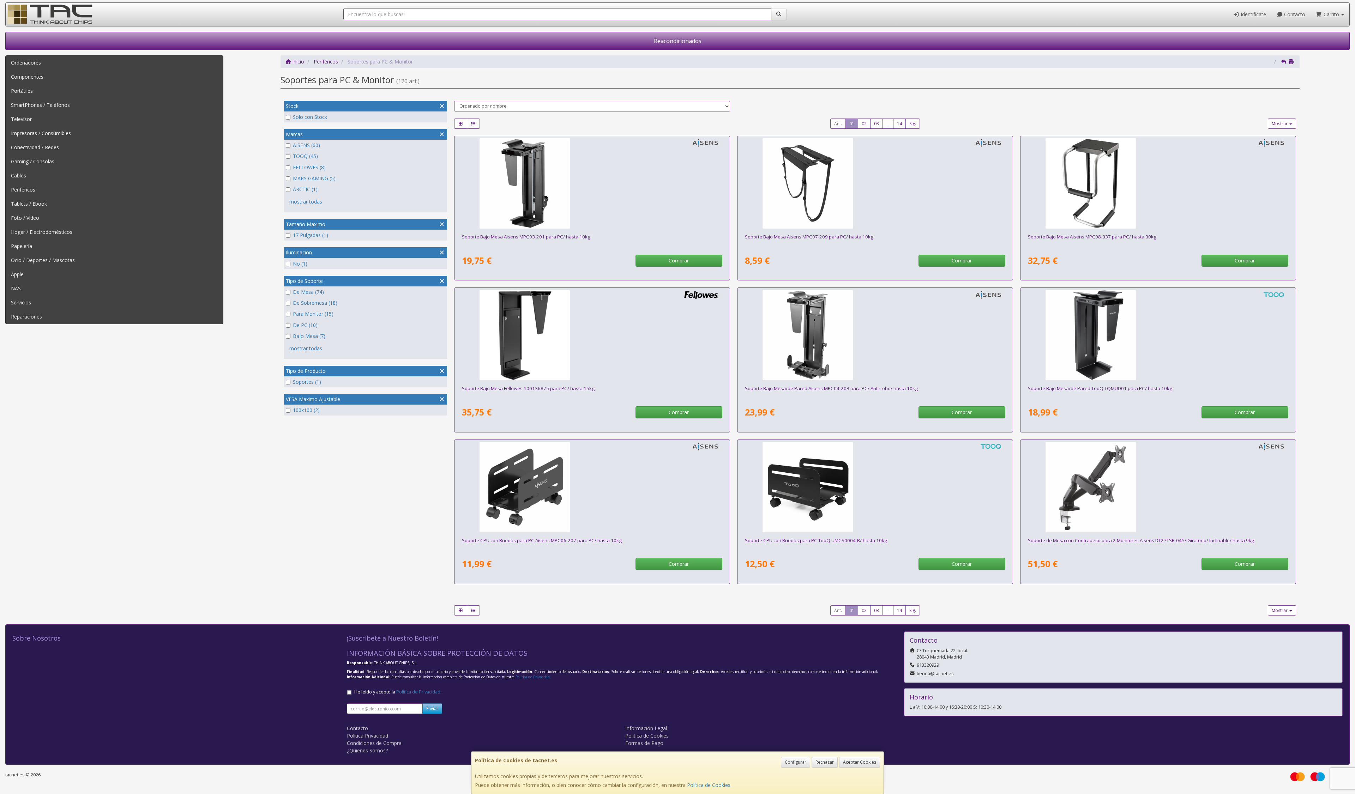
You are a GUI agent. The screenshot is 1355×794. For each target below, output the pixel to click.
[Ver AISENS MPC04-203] (875, 335)
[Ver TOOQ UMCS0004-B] (875, 487)
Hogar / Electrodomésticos (41, 232)
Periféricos (23, 189)
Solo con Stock (310, 117)
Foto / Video (25, 217)
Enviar (432, 708)
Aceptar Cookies (859, 762)
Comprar (679, 260)
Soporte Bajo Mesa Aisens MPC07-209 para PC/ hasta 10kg (809, 237)
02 (864, 124)
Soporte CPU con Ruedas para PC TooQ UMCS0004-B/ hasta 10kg (816, 540)
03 (876, 124)
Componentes (27, 76)
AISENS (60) (306, 145)
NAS (16, 288)
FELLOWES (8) (309, 167)
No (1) (300, 263)
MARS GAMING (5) (314, 178)
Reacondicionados (677, 41)
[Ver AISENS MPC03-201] (592, 183)
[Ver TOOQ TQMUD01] (1158, 335)
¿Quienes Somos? (367, 750)
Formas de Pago (644, 743)
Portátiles (22, 90)
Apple (17, 274)
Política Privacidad (367, 735)
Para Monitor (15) (313, 313)
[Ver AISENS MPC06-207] (592, 487)
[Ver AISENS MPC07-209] (875, 183)
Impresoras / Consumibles (41, 133)
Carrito (1331, 14)
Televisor (21, 119)
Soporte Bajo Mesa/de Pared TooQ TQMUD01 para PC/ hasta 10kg (1100, 388)
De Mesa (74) (308, 292)
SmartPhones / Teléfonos (40, 105)
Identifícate (1252, 14)
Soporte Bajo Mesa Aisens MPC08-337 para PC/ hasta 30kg (1092, 237)
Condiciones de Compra (374, 743)
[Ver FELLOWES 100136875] (592, 335)
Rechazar (824, 762)
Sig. (912, 124)
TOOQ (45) (305, 156)
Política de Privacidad (533, 676)
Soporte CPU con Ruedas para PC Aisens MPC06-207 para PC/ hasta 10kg (542, 540)
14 (899, 124)
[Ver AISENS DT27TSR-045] (1158, 487)
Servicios (21, 302)
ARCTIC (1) (305, 189)
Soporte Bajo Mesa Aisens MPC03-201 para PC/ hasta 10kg (526, 237)
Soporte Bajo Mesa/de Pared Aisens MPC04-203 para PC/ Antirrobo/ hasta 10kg (831, 388)
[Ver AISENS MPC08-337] (1158, 183)
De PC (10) (305, 325)
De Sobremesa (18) (315, 302)
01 (851, 124)
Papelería (21, 246)
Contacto (1294, 14)
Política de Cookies (708, 785)
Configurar (795, 762)
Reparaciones (26, 316)
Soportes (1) (307, 381)
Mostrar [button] (1280, 124)
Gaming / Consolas (32, 161)
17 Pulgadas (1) (310, 235)
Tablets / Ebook (29, 203)
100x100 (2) (306, 410)
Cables (18, 175)
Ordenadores (26, 62)
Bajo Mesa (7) (309, 336)
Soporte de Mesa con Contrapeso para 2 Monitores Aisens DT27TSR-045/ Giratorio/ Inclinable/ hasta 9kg (1141, 540)
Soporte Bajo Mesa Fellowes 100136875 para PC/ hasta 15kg (528, 388)
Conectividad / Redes (35, 147)
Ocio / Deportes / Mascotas (43, 260)
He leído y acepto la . (397, 692)
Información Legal (646, 728)
